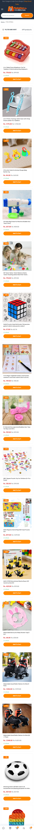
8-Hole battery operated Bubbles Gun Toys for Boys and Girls (16, 427)
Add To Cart (17, 79)
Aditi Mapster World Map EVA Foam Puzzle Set (16, 530)
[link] (3, 828)
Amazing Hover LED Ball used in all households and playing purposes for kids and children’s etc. (16, 787)
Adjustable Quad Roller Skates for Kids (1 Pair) (16, 684)
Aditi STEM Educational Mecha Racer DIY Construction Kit (16, 582)
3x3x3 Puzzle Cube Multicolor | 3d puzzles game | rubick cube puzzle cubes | (16, 325)
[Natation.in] (18, 9)
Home (3, 22)
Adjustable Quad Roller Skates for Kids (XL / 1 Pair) (16, 736)
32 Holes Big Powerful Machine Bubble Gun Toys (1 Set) (16, 222)
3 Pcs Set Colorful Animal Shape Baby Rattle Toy (15, 171)
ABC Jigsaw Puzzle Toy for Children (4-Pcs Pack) (16, 479)
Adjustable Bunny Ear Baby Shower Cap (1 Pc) (16, 633)
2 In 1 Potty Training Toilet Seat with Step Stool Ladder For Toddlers (16, 119)
